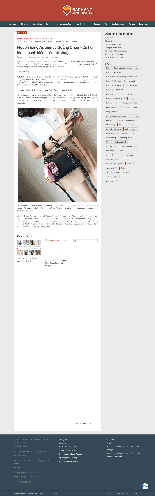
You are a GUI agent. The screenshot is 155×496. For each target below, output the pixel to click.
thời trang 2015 (112, 146)
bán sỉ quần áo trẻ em (115, 90)
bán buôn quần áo (113, 72)
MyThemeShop (122, 493)
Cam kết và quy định (41, 23)
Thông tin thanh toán (63, 23)
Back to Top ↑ (135, 493)
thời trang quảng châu (115, 151)
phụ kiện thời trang (113, 129)
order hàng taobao (126, 125)
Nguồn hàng (29, 38)
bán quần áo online (113, 85)
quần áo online (112, 133)
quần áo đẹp (111, 138)
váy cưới (129, 155)
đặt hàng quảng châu (114, 181)
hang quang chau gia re (115, 98)
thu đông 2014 (126, 138)
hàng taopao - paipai (128, 107)
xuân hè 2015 (111, 168)
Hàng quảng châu (130, 103)
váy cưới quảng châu (114, 164)
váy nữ (129, 164)
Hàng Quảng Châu (43, 38)
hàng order (133, 98)
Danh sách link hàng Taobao (88, 23)
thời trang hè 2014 (129, 146)
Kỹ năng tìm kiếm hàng (114, 23)
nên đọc (109, 120)
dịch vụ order (132, 94)
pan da (24, 57)
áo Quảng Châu (112, 172)
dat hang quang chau (114, 94)
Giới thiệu (110, 439)
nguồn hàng (134, 116)
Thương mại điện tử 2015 (116, 142)
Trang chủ (11, 23)
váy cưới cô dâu (112, 159)
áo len (123, 168)
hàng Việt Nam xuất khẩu (116, 111)
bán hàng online (130, 81)
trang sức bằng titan (114, 155)
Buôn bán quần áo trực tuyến (125, 68)
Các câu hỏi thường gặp (138, 23)
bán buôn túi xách (113, 81)
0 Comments (54, 57)
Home (19, 38)
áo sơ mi (125, 172)
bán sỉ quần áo (131, 85)
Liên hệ (109, 443)
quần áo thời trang (129, 133)
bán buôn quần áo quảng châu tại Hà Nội (122, 77)
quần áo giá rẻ (130, 129)
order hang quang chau (125, 120)
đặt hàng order (112, 177)
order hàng (110, 125)
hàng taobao (111, 107)
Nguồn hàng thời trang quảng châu (28, 493)
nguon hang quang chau (116, 116)
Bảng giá (24, 23)
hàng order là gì (112, 103)
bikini (108, 68)
